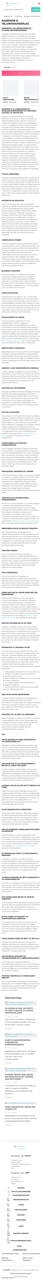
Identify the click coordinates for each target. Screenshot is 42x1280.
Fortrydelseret (21, 1210)
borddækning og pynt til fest (12, 340)
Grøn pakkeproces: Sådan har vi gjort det (20, 1108)
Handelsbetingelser (21, 1195)
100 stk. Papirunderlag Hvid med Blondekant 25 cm (31, 100)
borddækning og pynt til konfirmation (23, 521)
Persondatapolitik (21, 1200)
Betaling (21, 1215)
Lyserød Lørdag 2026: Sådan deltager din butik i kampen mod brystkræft (19, 1076)
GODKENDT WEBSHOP (21, 1233)
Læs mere (8, 1028)
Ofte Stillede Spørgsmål (21, 1192)
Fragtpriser (21, 1220)
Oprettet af (21, 1277)
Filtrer (21, 73)
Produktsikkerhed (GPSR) (21, 1241)
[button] (10, 67)
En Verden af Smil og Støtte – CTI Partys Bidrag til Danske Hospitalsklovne (19, 1010)
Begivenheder (8, 16)
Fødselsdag (18, 16)
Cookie (21, 1205)
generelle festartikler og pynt (21, 846)
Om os (21, 1226)
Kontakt (21, 1188)
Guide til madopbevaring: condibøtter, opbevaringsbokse (18, 1042)
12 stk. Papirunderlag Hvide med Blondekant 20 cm (10, 100)
